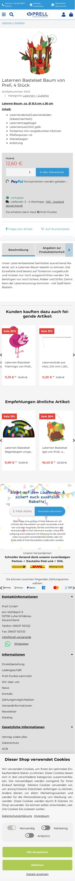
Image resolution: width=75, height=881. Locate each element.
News (5, 688)
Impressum (41, 816)
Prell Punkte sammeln (17, 676)
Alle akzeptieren (37, 852)
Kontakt (7, 693)
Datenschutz (10, 743)
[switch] (11, 827)
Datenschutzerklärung (17, 816)
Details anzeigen (37, 874)
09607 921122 (21, 626)
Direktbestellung (13, 664)
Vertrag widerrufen (14, 737)
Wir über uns (10, 682)
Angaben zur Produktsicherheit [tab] (52, 250)
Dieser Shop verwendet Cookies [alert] (37, 759)
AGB (5, 748)
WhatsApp (21, 643)
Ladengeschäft (12, 670)
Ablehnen (37, 864)
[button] (63, 14)
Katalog (7, 717)
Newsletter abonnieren (50, 511)
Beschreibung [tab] (18, 250)
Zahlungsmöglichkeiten (18, 699)
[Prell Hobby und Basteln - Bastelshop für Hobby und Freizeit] (37, 14)
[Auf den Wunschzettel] (52, 39)
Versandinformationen (17, 705)
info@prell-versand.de (16, 637)
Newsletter (9, 711)
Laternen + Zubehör (36, 95)
